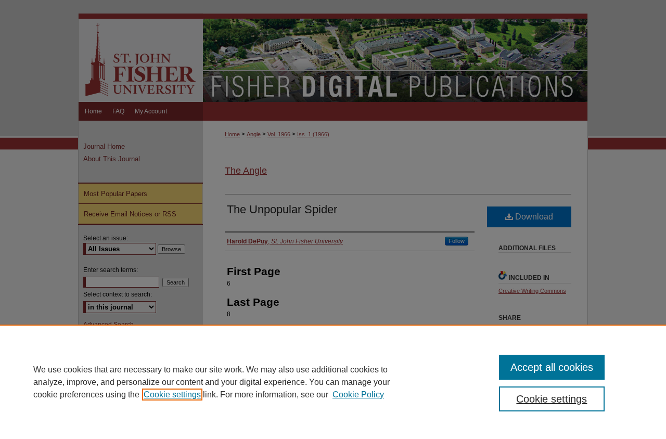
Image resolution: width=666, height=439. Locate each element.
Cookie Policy (358, 394)
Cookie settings (172, 394)
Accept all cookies (551, 367)
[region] (333, 382)
